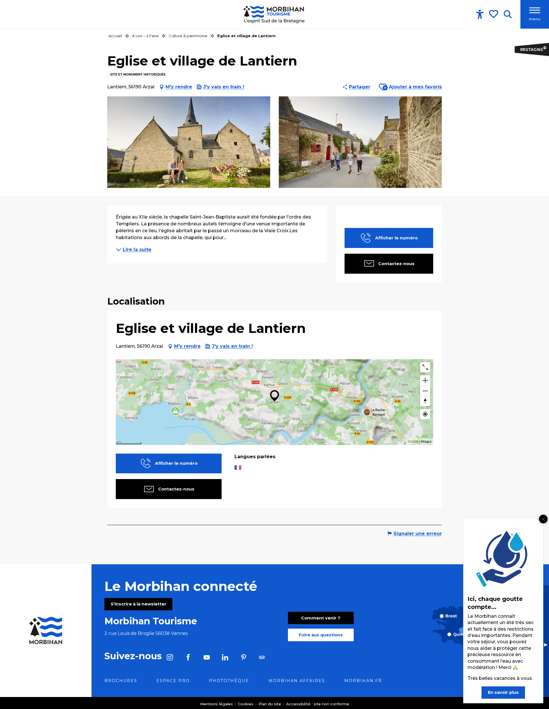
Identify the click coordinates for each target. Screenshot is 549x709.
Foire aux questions (321, 634)
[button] (507, 14)
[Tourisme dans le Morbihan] (274, 14)
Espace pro (173, 680)
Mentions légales (217, 704)
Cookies (246, 704)
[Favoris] (494, 14)
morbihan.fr (363, 680)
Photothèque (229, 680)
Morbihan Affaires (296, 680)
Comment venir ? (320, 618)
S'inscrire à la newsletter (138, 604)
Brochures (120, 680)
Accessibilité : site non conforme (317, 704)
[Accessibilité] (480, 14)
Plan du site (270, 704)
